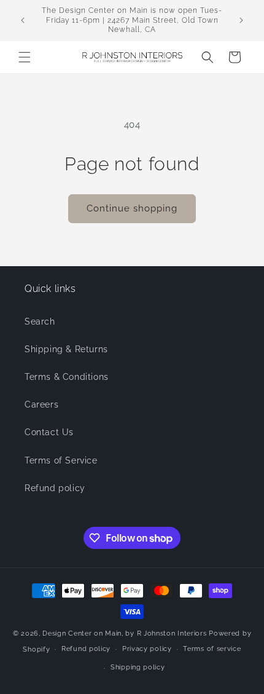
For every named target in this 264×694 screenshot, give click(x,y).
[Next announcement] (241, 20)
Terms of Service (61, 460)
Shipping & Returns (66, 349)
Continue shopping (132, 208)
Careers (41, 404)
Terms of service (212, 649)
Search (40, 321)
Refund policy (55, 488)
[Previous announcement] (22, 20)
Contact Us (49, 432)
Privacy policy (147, 649)
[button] (24, 57)
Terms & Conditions (67, 377)
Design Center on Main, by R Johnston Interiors (124, 633)
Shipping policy (138, 667)
